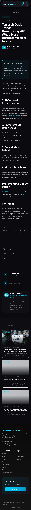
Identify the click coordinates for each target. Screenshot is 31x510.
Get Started (14, 489)
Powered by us (15, 507)
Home (3, 12)
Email (16, 254)
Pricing (4, 459)
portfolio (26, 194)
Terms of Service (21, 454)
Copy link (7, 259)
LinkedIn (14, 249)
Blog (9, 12)
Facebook (25, 249)
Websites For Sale (7, 472)
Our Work (4, 454)
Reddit (7, 254)
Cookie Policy (20, 462)
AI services (14, 116)
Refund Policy (20, 459)
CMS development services (13, 192)
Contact (4, 467)
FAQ (3, 470)
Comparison (5, 464)
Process (4, 456)
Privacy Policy (20, 456)
